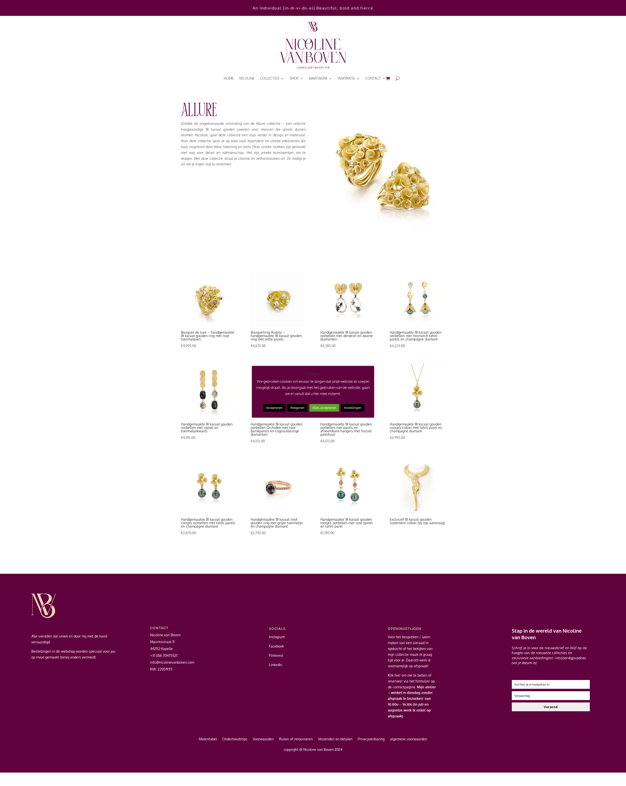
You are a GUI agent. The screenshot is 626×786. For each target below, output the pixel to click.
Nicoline (247, 78)
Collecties (269, 78)
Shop (294, 78)
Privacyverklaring (371, 739)
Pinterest (276, 655)
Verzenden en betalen (335, 739)
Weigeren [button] (297, 408)
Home (229, 78)
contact (373, 78)
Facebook (276, 646)
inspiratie (346, 78)
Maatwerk (318, 78)
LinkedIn (275, 665)
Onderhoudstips (234, 739)
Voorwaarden (263, 739)
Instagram (277, 637)
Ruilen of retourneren (296, 739)
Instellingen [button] (352, 408)
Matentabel (208, 739)
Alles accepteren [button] (324, 408)
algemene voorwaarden (408, 739)
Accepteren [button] (274, 408)
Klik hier (394, 675)
